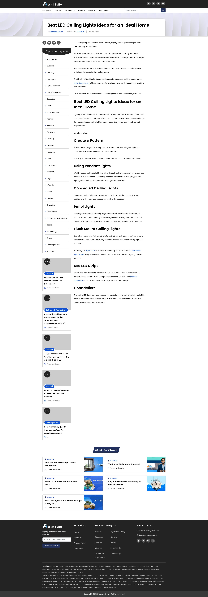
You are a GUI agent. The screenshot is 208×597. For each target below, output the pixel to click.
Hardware (51, 152)
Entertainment (53, 112)
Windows (50, 251)
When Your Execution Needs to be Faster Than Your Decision (56, 393)
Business (50, 66)
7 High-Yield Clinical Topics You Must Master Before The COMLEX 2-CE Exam (56, 357)
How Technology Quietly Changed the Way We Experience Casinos (55, 430)
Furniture (51, 132)
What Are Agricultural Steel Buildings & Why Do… (63, 502)
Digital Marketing (54, 92)
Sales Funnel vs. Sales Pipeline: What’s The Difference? (53, 280)
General (91, 10)
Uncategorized (53, 244)
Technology (70, 10)
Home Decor (52, 165)
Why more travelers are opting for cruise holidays (124, 483)
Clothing (50, 72)
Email (49, 105)
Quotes (50, 198)
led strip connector (82, 83)
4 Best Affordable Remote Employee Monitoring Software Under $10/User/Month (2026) (55, 319)
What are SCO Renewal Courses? (124, 464)
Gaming (50, 138)
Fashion (50, 119)
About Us (78, 537)
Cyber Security (53, 86)
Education (51, 99)
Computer (46, 10)
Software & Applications (57, 218)
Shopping (51, 205)
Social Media (103, 10)
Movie (49, 192)
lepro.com (90, 250)
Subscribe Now (50, 545)
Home (76, 532)
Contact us (78, 548)
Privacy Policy (80, 543)
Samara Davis (56, 32)
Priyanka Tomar (52, 327)
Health (50, 158)
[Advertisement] (156, 73)
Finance (81, 10)
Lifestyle (50, 185)
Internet (58, 10)
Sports (50, 225)
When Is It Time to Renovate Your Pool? (61, 483)
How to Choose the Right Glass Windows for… (60, 464)
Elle (48, 437)
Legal (49, 178)
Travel (49, 238)
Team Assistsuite (53, 288)
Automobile (52, 59)
